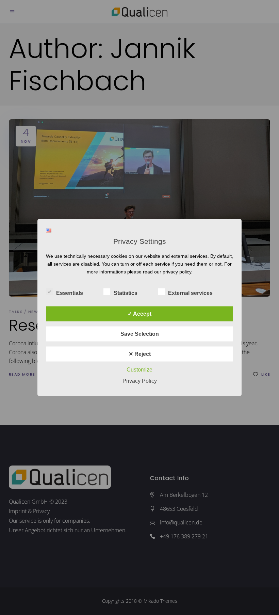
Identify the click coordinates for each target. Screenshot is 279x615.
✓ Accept (139, 314)
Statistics (125, 293)
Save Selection (139, 334)
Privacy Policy (139, 381)
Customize (139, 370)
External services (190, 293)
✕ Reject (140, 354)
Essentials (69, 293)
